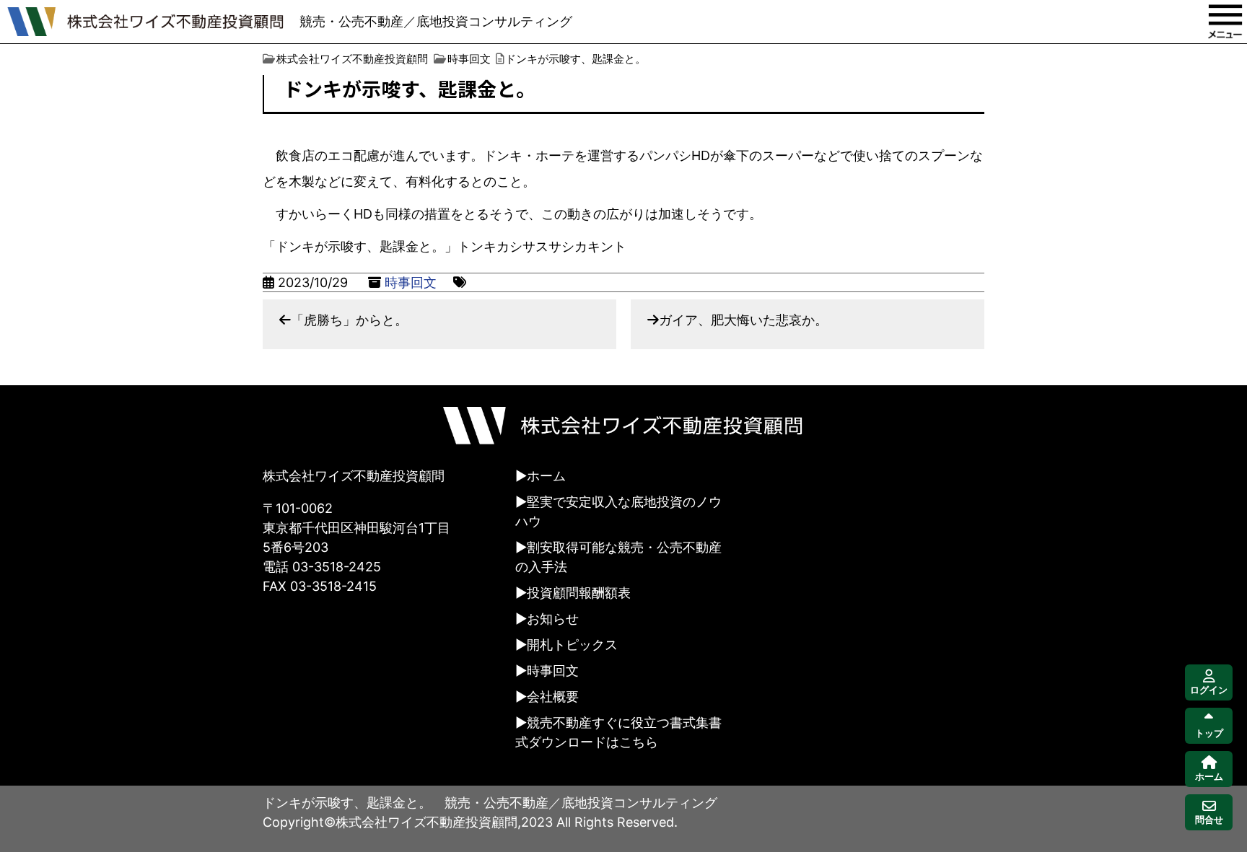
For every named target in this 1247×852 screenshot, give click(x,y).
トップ (1209, 733)
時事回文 (411, 282)
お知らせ (553, 618)
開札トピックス (572, 644)
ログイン (1209, 690)
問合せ (1209, 819)
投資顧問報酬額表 (579, 592)
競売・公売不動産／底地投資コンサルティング (435, 21)
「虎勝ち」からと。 (349, 320)
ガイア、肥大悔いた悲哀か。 (743, 320)
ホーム (546, 475)
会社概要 (553, 696)
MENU (1225, 21)
